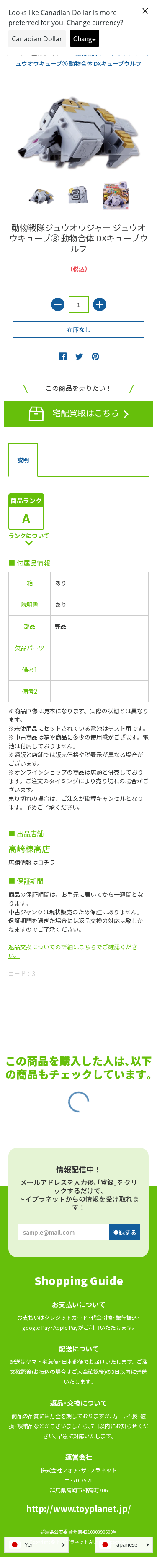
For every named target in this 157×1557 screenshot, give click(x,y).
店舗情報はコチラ (31, 862)
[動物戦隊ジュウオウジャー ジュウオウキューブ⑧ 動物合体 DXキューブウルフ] (41, 195)
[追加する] (99, 304)
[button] (63, 356)
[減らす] (57, 304)
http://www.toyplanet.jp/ (78, 1508)
